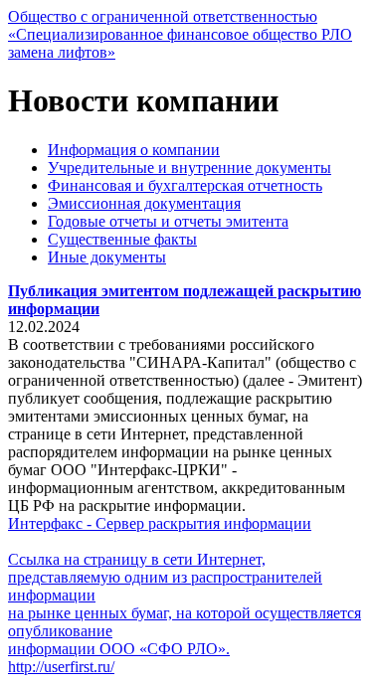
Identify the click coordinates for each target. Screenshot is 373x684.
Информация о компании (134, 149)
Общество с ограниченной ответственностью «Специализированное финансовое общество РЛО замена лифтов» (180, 34)
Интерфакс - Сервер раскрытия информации (159, 523)
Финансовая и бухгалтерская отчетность (185, 185)
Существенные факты (122, 239)
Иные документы (107, 257)
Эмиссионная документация (144, 203)
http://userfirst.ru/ (61, 666)
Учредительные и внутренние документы (189, 167)
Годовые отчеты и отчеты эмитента (168, 221)
